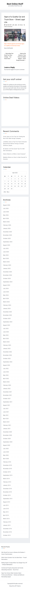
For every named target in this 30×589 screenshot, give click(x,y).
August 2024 (6, 285)
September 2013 (7, 498)
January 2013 (7, 525)
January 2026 (7, 228)
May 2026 (6, 215)
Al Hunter (5, 148)
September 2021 (7, 402)
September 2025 (7, 241)
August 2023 (6, 325)
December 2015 (7, 465)
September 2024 (7, 282)
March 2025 (6, 261)
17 (15, 183)
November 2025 (7, 235)
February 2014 (7, 482)
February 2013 (7, 522)
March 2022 (6, 382)
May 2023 (6, 335)
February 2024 (7, 305)
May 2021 (6, 415)
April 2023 (6, 338)
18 (18, 183)
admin (16, 24)
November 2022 (7, 355)
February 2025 (7, 265)
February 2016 (7, 462)
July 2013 (6, 505)
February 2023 (7, 345)
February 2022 (7, 385)
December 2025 (7, 231)
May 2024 (6, 295)
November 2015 (7, 468)
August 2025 (6, 245)
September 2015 (7, 475)
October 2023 (7, 318)
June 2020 (6, 452)
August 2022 (6, 365)
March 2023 (6, 342)
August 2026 (6, 205)
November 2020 (7, 435)
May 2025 (6, 255)
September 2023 (7, 322)
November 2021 (7, 395)
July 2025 (6, 248)
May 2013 (6, 512)
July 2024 (6, 288)
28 (5, 188)
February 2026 (7, 225)
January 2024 (7, 308)
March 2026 (6, 221)
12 (21, 181)
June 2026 (6, 211)
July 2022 (6, 368)
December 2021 (7, 392)
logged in (12, 69)
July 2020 (6, 448)
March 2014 (6, 478)
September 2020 (7, 442)
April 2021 (6, 418)
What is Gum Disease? (19, 154)
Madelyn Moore (7, 157)
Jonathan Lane (7, 141)
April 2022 (6, 378)
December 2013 (7, 488)
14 (5, 183)
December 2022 (7, 352)
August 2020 (6, 445)
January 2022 (7, 388)
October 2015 (7, 472)
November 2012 (7, 532)
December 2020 (7, 432)
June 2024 (6, 292)
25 (18, 186)
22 (8, 186)
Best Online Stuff (15, 4)
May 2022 (6, 375)
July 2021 (6, 408)
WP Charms (18, 586)
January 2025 (7, 268)
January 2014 (7, 485)
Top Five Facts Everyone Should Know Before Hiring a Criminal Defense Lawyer (15, 143)
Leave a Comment (8, 26)
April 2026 (6, 218)
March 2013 (6, 518)
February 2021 (7, 425)
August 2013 (6, 502)
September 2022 (7, 362)
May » (8, 192)
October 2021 (7, 398)
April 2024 (6, 298)
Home (21, 24)
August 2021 (6, 405)
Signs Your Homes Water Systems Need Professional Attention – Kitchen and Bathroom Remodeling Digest (12, 574)
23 (11, 186)
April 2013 (6, 515)
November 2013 (7, 492)
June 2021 (6, 412)
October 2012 (7, 535)
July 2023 (6, 328)
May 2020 (6, 455)
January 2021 (7, 428)
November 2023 (7, 315)
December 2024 (7, 272)
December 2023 (7, 312)
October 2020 (7, 438)
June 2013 (6, 508)
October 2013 (7, 495)
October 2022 (7, 358)
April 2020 (6, 458)
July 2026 (6, 208)
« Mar (4, 192)
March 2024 (6, 302)
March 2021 (6, 422)
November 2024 (7, 275)
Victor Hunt (6, 136)
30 (11, 188)
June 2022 (6, 372)
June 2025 (6, 251)
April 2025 (6, 258)
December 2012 (7, 528)
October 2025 (7, 238)
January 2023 (7, 348)
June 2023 (6, 332)
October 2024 (7, 278)
